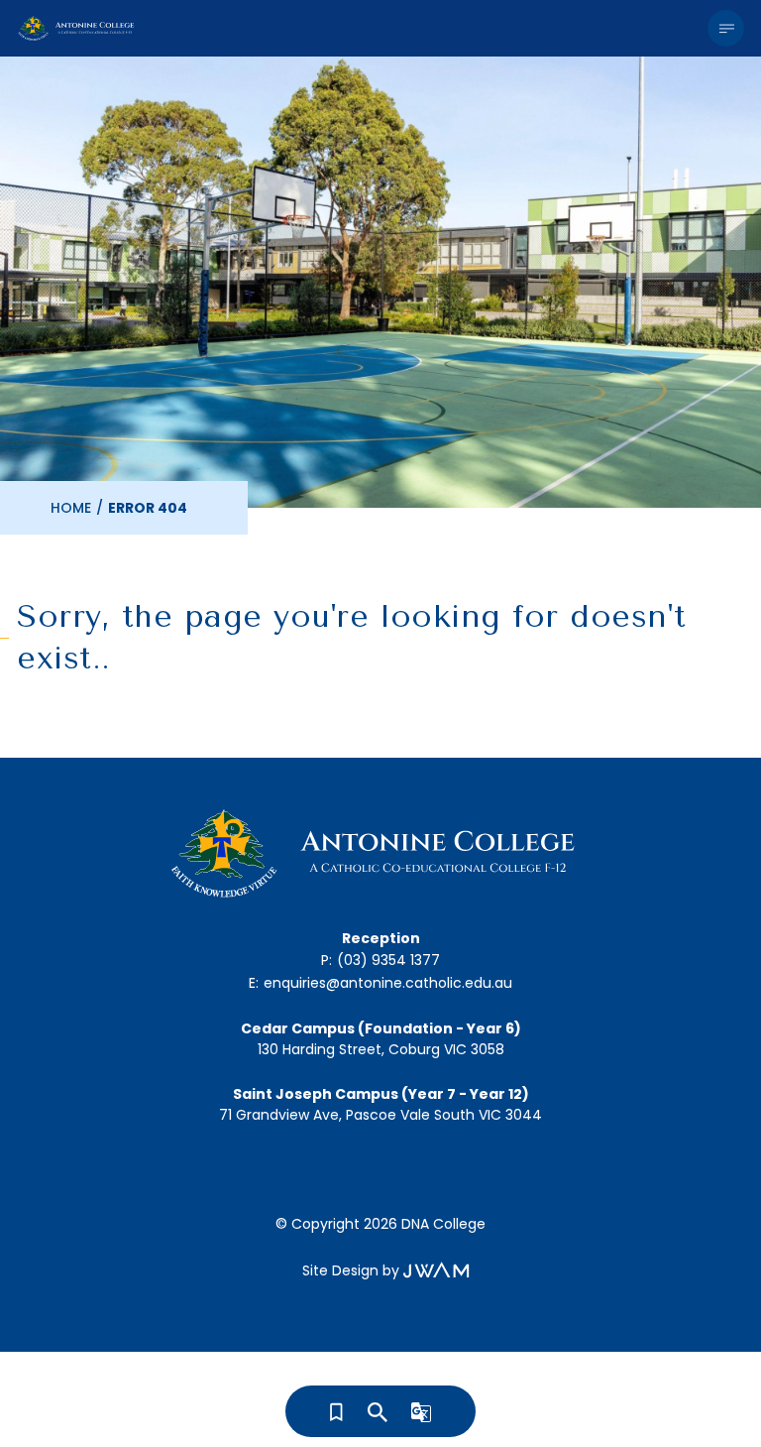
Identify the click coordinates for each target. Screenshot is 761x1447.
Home (71, 508)
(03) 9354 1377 (388, 960)
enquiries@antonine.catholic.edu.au (388, 983)
